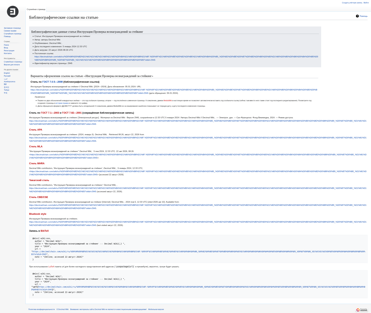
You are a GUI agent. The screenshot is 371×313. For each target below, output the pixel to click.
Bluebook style (37, 214)
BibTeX (45, 231)
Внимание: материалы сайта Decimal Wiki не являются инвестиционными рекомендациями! (108, 309)
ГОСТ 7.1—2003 (50, 112)
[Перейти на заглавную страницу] (12, 11)
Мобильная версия (156, 309)
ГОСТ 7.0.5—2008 (52, 81)
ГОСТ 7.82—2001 (72, 112)
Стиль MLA (35, 146)
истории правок (62, 103)
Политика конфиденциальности (41, 309)
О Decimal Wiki (63, 309)
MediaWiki (168, 100)
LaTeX (51, 266)
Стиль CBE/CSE (38, 197)
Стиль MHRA (36, 163)
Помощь (364, 16)
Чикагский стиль (39, 180)
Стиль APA (35, 129)
